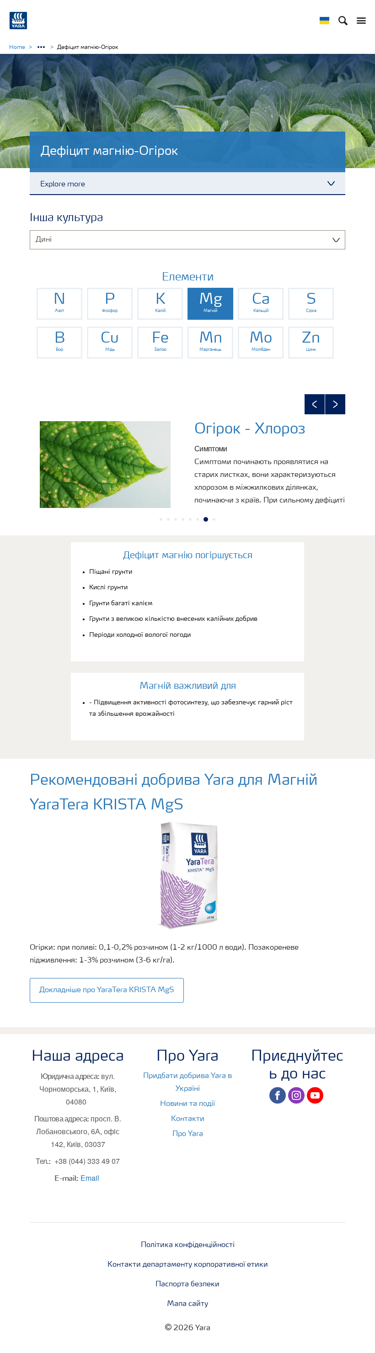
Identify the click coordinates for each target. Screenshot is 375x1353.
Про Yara (187, 1134)
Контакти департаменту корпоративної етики (187, 1264)
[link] (59, 304)
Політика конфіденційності (188, 1245)
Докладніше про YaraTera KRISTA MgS (106, 990)
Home (17, 47)
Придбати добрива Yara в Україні (187, 1083)
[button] (315, 404)
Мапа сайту (187, 1304)
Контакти (187, 1119)
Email (89, 1178)
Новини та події (187, 1104)
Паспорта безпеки (187, 1284)
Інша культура (66, 218)
